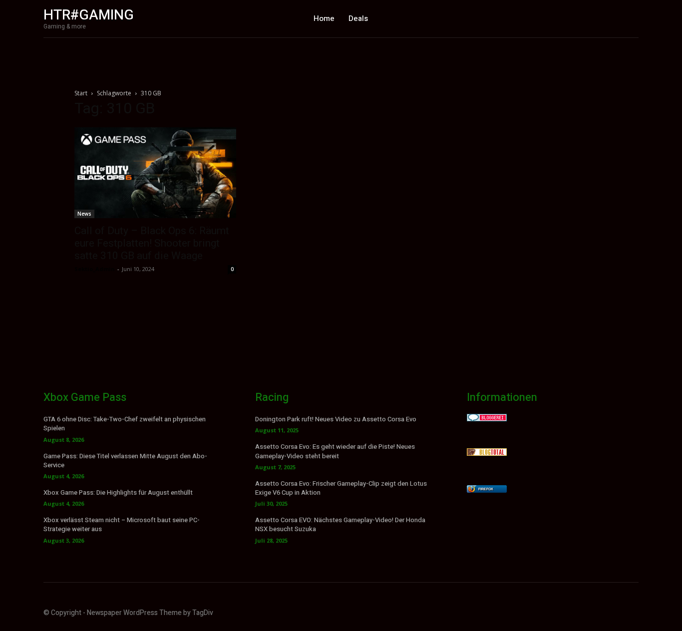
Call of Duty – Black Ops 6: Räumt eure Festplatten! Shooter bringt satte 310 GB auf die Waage (151, 243)
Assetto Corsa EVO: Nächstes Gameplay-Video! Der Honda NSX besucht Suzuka (340, 524)
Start (80, 93)
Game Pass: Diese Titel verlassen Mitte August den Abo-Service (125, 460)
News (84, 213)
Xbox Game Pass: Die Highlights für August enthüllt (118, 492)
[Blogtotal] (487, 453)
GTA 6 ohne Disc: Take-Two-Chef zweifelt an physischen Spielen (124, 423)
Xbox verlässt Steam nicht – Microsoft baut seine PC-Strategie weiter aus (121, 524)
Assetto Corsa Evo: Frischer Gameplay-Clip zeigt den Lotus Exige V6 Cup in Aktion (341, 488)
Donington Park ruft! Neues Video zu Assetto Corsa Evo (335, 419)
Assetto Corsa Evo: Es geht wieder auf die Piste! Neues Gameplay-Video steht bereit (335, 451)
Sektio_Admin (94, 269)
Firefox (485, 489)
